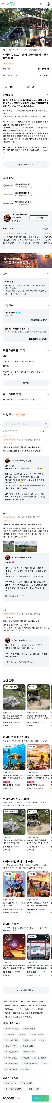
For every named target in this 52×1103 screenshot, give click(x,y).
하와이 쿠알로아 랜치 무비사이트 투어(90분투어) (14, 717)
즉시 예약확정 (11, 1069)
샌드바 (22, 1034)
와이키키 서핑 (29, 1040)
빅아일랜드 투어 (12, 1052)
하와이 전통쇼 (11, 1058)
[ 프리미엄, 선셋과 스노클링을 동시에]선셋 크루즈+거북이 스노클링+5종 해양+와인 (38, 776)
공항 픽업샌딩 (28, 1046)
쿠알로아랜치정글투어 (14, 1089)
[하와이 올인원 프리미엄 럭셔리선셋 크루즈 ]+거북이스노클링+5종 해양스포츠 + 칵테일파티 (38, 904)
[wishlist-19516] (47, 747)
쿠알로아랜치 (29, 1028)
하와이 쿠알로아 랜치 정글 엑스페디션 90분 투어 (22, 447)
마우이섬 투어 (29, 1052)
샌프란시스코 (37, 1001)
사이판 (43, 1005)
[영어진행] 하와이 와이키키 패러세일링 (14, 904)
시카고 (23, 1005)
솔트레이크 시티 (37, 1013)
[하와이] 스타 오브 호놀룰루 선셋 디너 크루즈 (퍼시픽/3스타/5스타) (14, 966)
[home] (11, 4)
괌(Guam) (9, 1009)
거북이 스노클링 (12, 1028)
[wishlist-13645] (22, 874)
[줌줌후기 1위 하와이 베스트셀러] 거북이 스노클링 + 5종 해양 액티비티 (14, 776)
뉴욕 (28, 1001)
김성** (6, 513)
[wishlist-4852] (47, 687)
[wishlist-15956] (47, 874)
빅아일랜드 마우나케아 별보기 (34, 1058)
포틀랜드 (16, 1013)
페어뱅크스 (27, 1017)
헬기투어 (26, 1069)
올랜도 (25, 1013)
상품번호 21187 (35, 50)
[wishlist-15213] (47, 936)
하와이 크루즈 (11, 1046)
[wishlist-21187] (42, 12)
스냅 (46, 1063)
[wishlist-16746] (22, 936)
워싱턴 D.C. (33, 1005)
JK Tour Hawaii (19, 214)
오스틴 (17, 1017)
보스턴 (19, 1009)
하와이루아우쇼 (12, 1063)
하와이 (11, 50)
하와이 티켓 (21, 50)
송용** (6, 610)
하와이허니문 (34, 1089)
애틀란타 (39, 1009)
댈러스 (7, 1013)
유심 (43, 1040)
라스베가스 (14, 1001)
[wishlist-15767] (22, 747)
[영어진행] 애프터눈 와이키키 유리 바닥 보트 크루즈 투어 (38, 966)
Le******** (8, 436)
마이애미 (8, 1017)
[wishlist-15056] (22, 687)
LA (22, 1001)
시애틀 (15, 1005)
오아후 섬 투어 (37, 1034)
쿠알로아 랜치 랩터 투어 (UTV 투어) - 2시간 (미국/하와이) (38, 717)
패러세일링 (10, 1034)
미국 (5, 50)
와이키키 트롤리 (12, 1040)
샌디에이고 (28, 1009)
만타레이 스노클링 (31, 1063)
